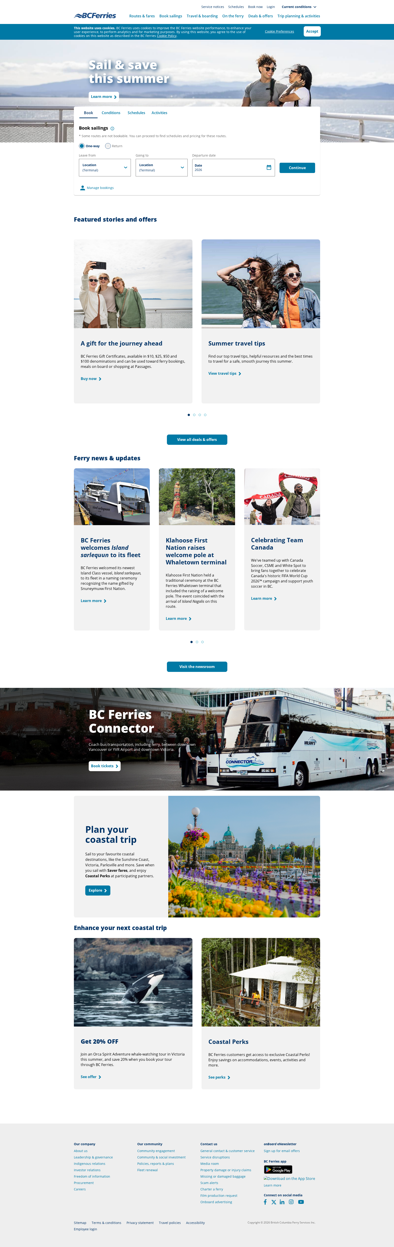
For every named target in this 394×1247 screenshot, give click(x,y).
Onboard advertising (216, 1202)
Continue (297, 167)
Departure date (204, 155)
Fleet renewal (147, 1170)
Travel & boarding (202, 15)
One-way (93, 146)
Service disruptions (215, 1157)
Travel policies (170, 1223)
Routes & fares (142, 15)
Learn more (102, 96)
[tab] (88, 112)
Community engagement (156, 1151)
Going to (142, 155)
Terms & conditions (106, 1223)
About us (81, 1151)
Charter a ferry (211, 1189)
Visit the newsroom (197, 666)
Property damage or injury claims (225, 1170)
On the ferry (233, 15)
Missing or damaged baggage (223, 1176)
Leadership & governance (93, 1157)
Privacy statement (140, 1223)
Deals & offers (260, 15)
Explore (96, 890)
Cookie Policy (166, 36)
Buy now (89, 378)
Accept (312, 31)
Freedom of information (92, 1176)
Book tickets (102, 765)
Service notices (213, 7)
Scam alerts (209, 1183)
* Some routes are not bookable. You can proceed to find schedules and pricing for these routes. (153, 136)
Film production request (218, 1195)
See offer (89, 1076)
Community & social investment (161, 1157)
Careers (80, 1189)
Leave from (87, 155)
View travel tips (222, 373)
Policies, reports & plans (155, 1163)
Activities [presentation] (159, 112)
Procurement (84, 1183)
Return (117, 146)
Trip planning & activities (298, 15)
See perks (217, 1077)
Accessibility (195, 1223)
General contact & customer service (227, 1151)
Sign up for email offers (282, 1151)
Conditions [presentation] (111, 112)
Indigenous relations (89, 1163)
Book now (256, 7)
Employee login (85, 1229)
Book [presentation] (88, 112)
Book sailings (170, 15)
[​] (274, 1203)
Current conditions (297, 7)
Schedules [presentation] (136, 112)
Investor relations (87, 1170)
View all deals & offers (197, 439)
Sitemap (80, 1223)
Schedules (236, 7)
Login (271, 7)
